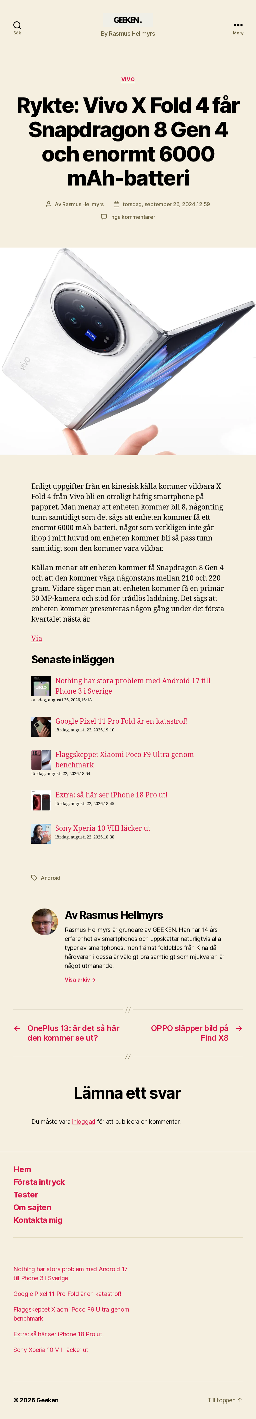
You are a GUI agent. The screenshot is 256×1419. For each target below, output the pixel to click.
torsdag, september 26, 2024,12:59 (166, 204)
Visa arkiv (80, 979)
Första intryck (39, 1182)
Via (36, 638)
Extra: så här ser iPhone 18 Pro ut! (111, 795)
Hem (22, 1169)
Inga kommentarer (132, 217)
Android (50, 877)
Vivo (128, 79)
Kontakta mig (37, 1220)
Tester (25, 1194)
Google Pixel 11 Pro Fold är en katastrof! (121, 721)
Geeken (47, 1400)
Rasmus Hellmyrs (83, 204)
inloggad (83, 1121)
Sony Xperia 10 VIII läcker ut (102, 828)
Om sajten (32, 1207)
